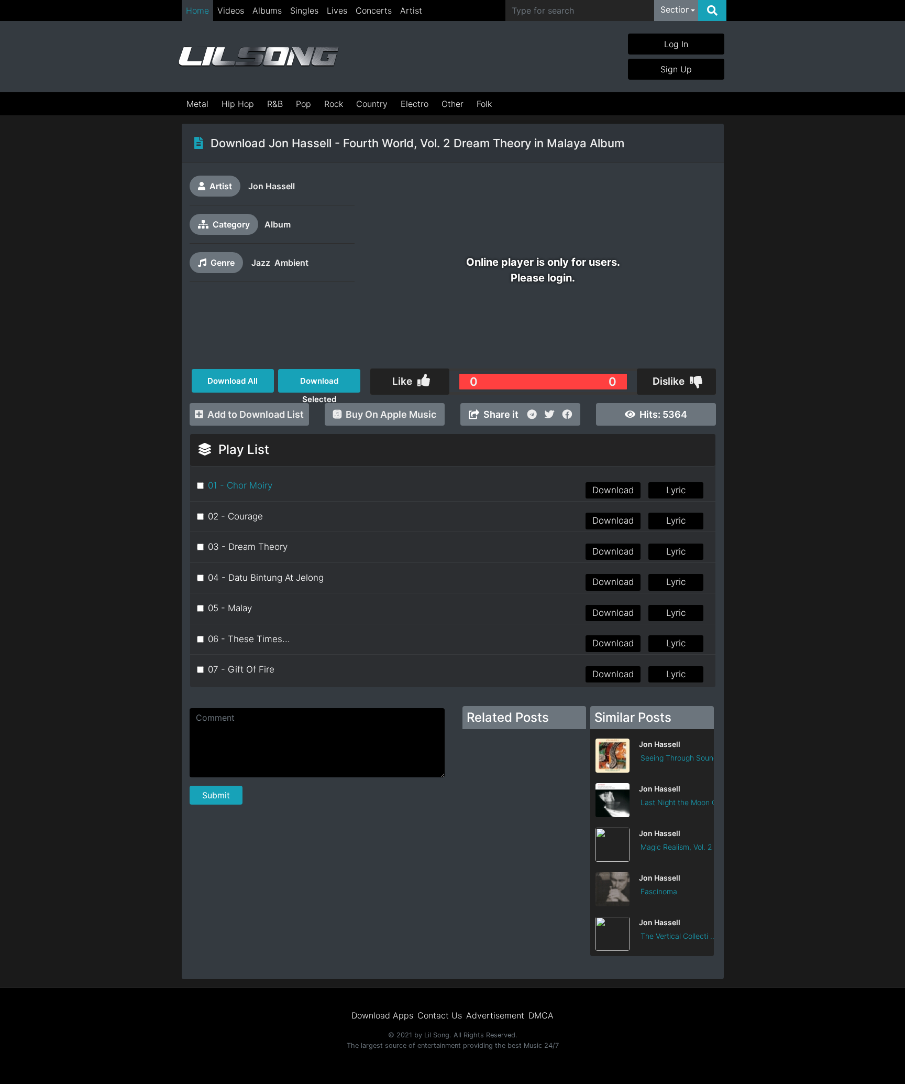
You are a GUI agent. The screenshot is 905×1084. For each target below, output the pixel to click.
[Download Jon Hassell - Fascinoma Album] (652, 903)
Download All (232, 381)
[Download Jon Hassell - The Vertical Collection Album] (652, 947)
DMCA (541, 1015)
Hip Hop (238, 104)
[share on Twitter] (549, 414)
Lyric (676, 490)
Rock (333, 104)
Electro (414, 104)
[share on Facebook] (567, 414)
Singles (304, 10)
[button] (677, 10)
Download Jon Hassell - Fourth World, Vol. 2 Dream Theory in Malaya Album (417, 143)
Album (277, 224)
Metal (197, 104)
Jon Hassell (271, 186)
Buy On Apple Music (391, 414)
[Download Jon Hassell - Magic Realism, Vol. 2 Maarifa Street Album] (652, 858)
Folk (484, 104)
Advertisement (495, 1015)
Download (613, 490)
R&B (275, 104)
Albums (267, 10)
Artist (411, 10)
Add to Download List (255, 414)
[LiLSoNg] (258, 56)
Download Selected (319, 384)
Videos (230, 10)
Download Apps (382, 1015)
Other (452, 104)
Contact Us (439, 1015)
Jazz (260, 262)
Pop (303, 104)
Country (372, 104)
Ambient (291, 262)
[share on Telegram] (531, 414)
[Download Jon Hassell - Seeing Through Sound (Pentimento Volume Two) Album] (652, 769)
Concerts (374, 10)
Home (197, 10)
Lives (337, 10)
